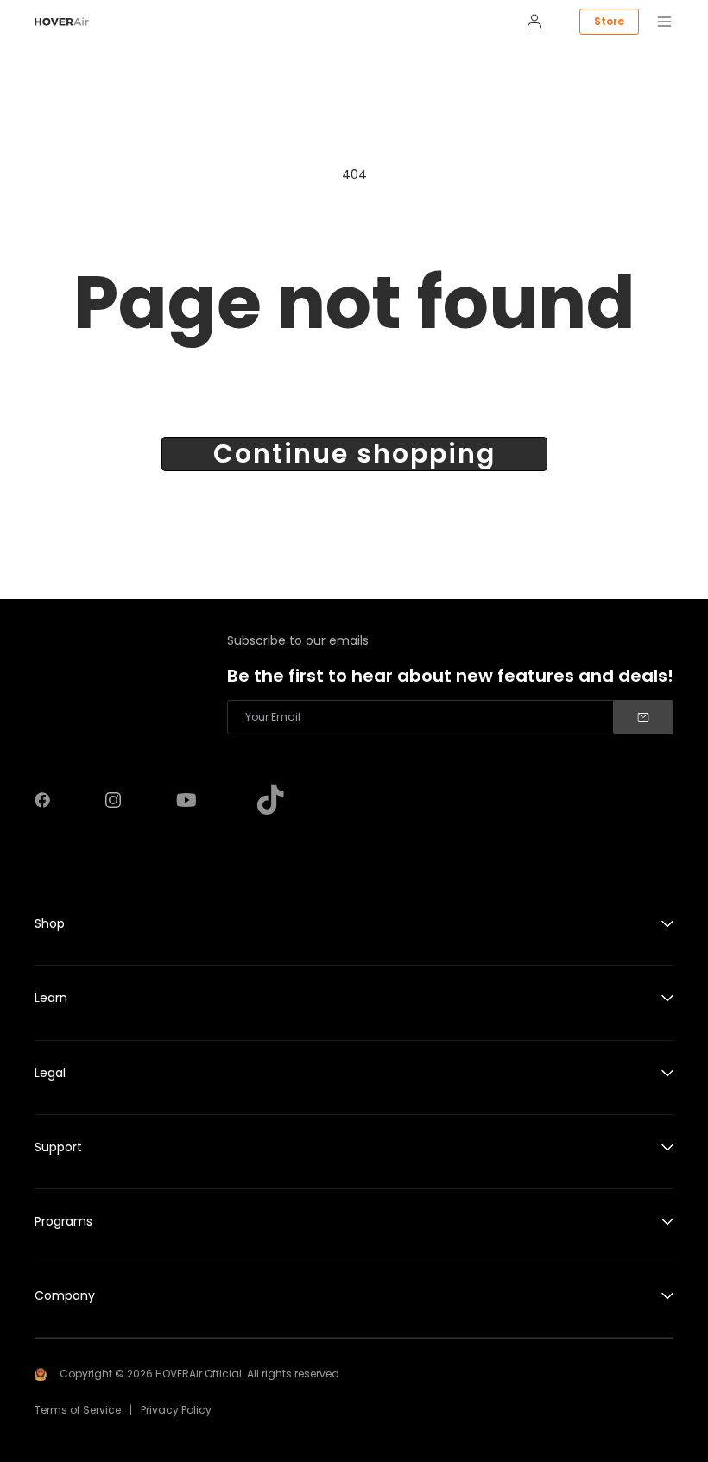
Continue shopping (354, 454)
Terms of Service (78, 1409)
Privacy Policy (176, 1409)
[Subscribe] (643, 717)
